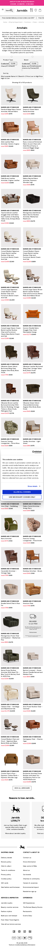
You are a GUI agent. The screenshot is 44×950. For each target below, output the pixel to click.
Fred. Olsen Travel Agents (10, 920)
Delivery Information (28, 945)
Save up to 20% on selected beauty (22, 2)
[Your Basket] (40, 10)
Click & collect (6, 866)
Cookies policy (6, 879)
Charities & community (31, 879)
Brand (26, 60)
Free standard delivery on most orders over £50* (18, 18)
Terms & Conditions (15, 945)
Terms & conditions (8, 870)
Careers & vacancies (30, 883)
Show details (32, 486)
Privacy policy (6, 874)
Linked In (30, 931)
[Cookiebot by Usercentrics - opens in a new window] (32, 452)
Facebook (14, 931)
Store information (29, 862)
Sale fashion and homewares (11, 887)
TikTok (25, 931)
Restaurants (27, 911)
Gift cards (4, 883)
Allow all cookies (22, 492)
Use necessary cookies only (22, 497)
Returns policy (6, 862)
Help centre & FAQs (30, 866)
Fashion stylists (6, 911)
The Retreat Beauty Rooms (32, 907)
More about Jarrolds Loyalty (15, 833)
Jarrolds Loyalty (6, 903)
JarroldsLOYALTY (15, 819)
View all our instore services (11, 924)
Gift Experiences (29, 903)
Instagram (19, 931)
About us (26, 870)
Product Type (8, 60)
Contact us (27, 858)
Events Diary (27, 916)
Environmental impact (31, 887)
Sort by (5, 73)
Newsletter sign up (29, 891)
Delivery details (6, 858)
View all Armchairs (22, 788)
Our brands (27, 874)
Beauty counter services (9, 907)
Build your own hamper (9, 916)
